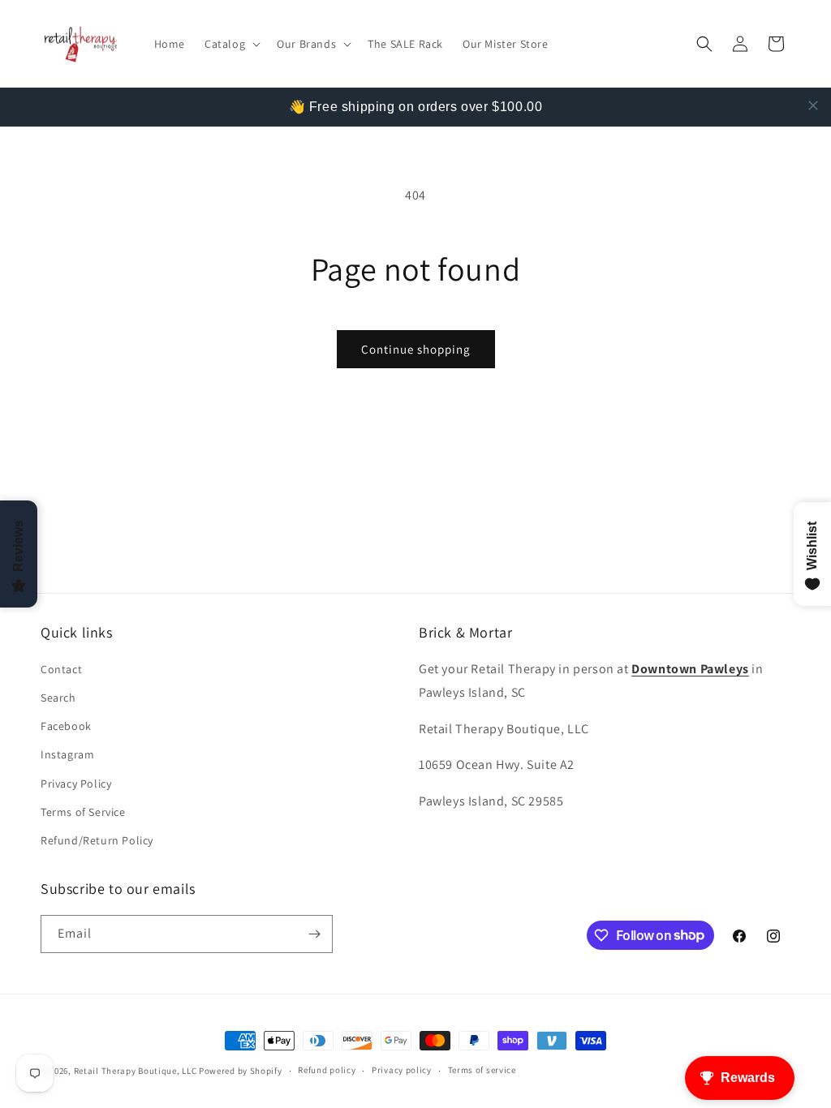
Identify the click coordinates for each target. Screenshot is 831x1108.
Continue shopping (416, 349)
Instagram (67, 754)
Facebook (66, 726)
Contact (61, 669)
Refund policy (326, 1070)
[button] (231, 44)
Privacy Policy (76, 783)
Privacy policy (402, 1070)
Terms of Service (83, 812)
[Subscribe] (314, 934)
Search (58, 697)
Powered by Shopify (240, 1070)
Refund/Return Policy (97, 840)
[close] (813, 105)
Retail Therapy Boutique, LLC (135, 1070)
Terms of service (482, 1070)
